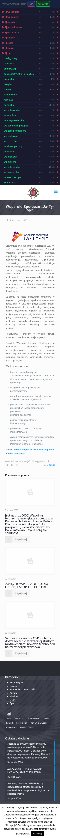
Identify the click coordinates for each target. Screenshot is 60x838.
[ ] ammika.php (9, 68)
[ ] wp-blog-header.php (13, 120)
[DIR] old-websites (11, 32)
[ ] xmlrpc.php (8, 182)
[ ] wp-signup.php (10, 172)
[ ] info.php (7, 84)
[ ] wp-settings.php (11, 167)
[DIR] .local (7, 43)
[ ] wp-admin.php (10, 115)
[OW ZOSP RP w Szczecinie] (33, 193)
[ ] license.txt (8, 89)
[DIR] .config (8, 48)
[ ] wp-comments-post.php (15, 125)
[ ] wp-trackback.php (12, 177)
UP (31, 3)
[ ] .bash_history (10, 58)
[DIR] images (8, 37)
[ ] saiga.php (8, 105)
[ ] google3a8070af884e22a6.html (18, 74)
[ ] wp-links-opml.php (12, 146)
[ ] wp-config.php (10, 136)
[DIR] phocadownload (12, 27)
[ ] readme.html (9, 94)
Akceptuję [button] (37, 834)
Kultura (13, 693)
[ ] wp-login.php (9, 156)
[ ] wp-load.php (9, 151)
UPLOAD (43, 3)
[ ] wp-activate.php (11, 110)
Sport (12, 703)
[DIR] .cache (8, 53)
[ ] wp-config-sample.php (14, 130)
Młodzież (14, 696)
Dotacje (13, 686)
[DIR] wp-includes (10, 12)
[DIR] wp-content (10, 17)
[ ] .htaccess (8, 63)
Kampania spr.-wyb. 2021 (22, 689)
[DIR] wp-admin (9, 22)
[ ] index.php (8, 79)
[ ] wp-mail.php (9, 161)
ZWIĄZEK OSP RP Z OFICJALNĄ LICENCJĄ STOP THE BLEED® (26, 585)
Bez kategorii (16, 682)
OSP (12, 700)
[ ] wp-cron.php (9, 141)
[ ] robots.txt (7, 99)
